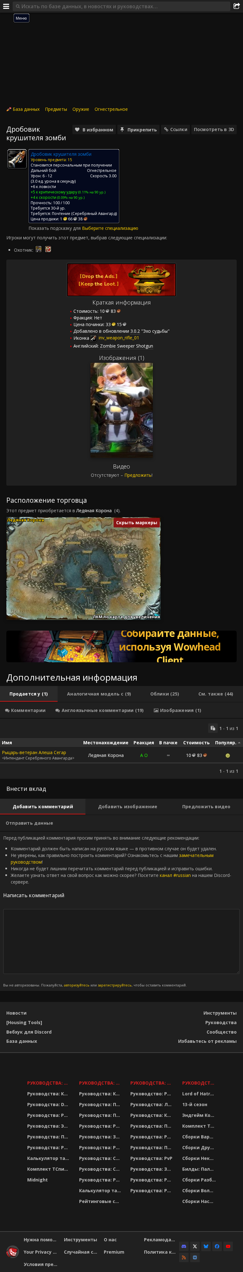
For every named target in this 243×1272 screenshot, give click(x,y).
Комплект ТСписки (49, 1169)
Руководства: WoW (49, 1083)
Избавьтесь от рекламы (207, 1041)
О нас (110, 1240)
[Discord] (184, 1246)
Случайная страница (81, 1252)
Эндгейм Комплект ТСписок (199, 1115)
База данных (26, 109)
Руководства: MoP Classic (100, 1083)
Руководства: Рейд (49, 1147)
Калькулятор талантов (49, 1158)
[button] (141, 594)
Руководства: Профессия (49, 1137)
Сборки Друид (199, 1147)
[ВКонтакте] (195, 1257)
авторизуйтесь (77, 985)
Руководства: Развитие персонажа (49, 1115)
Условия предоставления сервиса (41, 1264)
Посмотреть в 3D (214, 129)
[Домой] (12, 1256)
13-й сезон (194, 1104)
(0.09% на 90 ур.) (70, 197)
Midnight (37, 1180)
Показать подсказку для (55, 228)
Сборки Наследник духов (199, 1201)
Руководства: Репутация (100, 1147)
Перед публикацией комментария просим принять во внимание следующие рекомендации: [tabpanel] (117, 911)
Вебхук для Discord (29, 1032)
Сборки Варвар (199, 1137)
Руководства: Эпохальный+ (49, 1126)
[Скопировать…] (213, 728)
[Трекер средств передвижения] (121, 646)
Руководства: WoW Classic (152, 1083)
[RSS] (184, 1257)
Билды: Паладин (199, 1169)
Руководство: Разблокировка (152, 1094)
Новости (16, 1013)
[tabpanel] (121, 749)
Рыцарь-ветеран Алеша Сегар (34, 752)
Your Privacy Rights (41, 1252)
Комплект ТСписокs (199, 1126)
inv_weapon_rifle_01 (118, 338)
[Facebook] (217, 1246)
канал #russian (175, 875)
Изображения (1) (121, 358)
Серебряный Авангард (94, 213)
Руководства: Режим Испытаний (100, 1180)
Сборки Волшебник (199, 1190)
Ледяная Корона (94, 510)
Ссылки (178, 129)
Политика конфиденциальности (161, 1252)
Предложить (138, 475)
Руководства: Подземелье (100, 1115)
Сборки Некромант (199, 1158)
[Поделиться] (236, 6)
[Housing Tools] (24, 1022)
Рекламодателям (161, 1240)
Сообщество (222, 1032)
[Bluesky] (206, 1246)
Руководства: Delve (49, 1104)
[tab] (29, 694)
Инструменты (220, 1013)
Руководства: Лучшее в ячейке (152, 1104)
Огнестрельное (111, 109)
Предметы (56, 109)
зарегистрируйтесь (115, 985)
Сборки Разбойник (199, 1180)
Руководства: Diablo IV (199, 1083)
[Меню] (6, 6)
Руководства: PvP (151, 1158)
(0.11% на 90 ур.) (91, 192)
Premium (114, 1252)
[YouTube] (228, 1246)
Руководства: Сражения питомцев (100, 1158)
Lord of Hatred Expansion (199, 1094)
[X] (195, 1246)
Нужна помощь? (41, 1240)
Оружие (80, 109)
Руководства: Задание (100, 1137)
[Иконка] (17, 159)
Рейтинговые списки (100, 1201)
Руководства (221, 1022)
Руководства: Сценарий (100, 1169)
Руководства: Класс (49, 1094)
